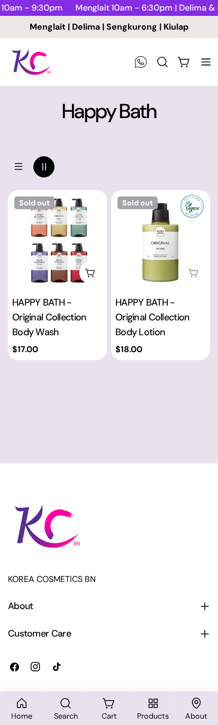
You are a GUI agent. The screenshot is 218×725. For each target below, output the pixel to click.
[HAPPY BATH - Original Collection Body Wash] (57, 239)
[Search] (162, 62)
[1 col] (18, 166)
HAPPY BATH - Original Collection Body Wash (49, 317)
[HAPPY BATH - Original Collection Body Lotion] (160, 239)
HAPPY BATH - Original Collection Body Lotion (152, 317)
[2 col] (43, 166)
